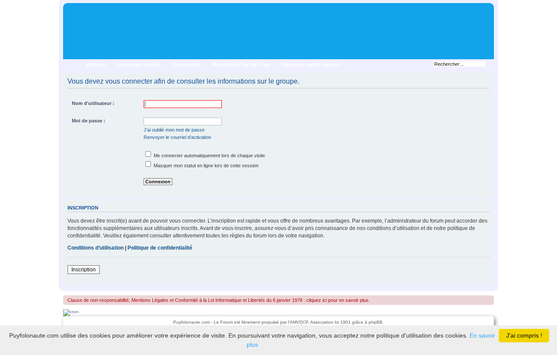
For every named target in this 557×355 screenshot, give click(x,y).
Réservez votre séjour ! (312, 64)
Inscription (83, 270)
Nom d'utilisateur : (93, 103)
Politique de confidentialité (160, 248)
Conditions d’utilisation (95, 248)
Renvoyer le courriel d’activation (177, 137)
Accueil (96, 64)
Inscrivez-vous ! (138, 64)
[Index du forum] (70, 9)
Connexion (186, 64)
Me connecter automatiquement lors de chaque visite (208, 155)
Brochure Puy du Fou (241, 64)
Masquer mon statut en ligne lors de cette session (205, 165)
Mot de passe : (88, 120)
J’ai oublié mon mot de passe (174, 129)
